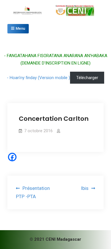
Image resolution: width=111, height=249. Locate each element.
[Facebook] (12, 157)
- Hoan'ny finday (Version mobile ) (38, 77)
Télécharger (87, 77)
